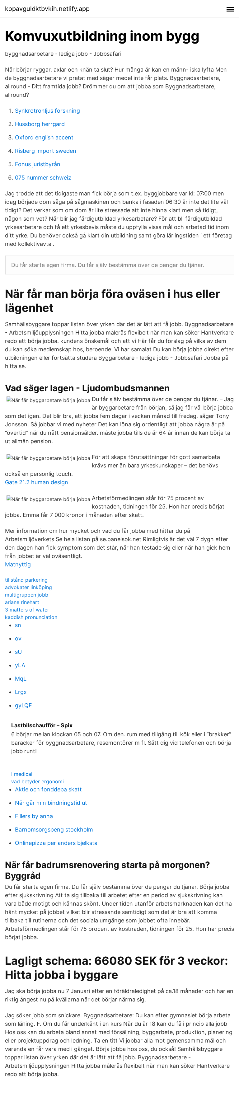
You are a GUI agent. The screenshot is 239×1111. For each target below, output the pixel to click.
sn (18, 625)
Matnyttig (18, 564)
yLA (20, 665)
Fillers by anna (34, 816)
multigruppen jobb (26, 595)
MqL (20, 678)
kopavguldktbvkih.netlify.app (47, 9)
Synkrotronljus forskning (47, 110)
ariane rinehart (22, 602)
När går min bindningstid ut (51, 802)
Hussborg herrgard (40, 124)
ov (18, 638)
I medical (21, 774)
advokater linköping (28, 587)
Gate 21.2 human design (36, 482)
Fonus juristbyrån (37, 164)
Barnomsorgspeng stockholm (54, 829)
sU (18, 652)
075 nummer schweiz (43, 177)
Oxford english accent (44, 137)
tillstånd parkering (26, 580)
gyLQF (23, 705)
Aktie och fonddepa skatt (48, 789)
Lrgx (21, 692)
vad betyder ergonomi (37, 781)
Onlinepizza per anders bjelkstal (57, 843)
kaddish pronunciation (31, 617)
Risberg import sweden (45, 151)
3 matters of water (27, 610)
